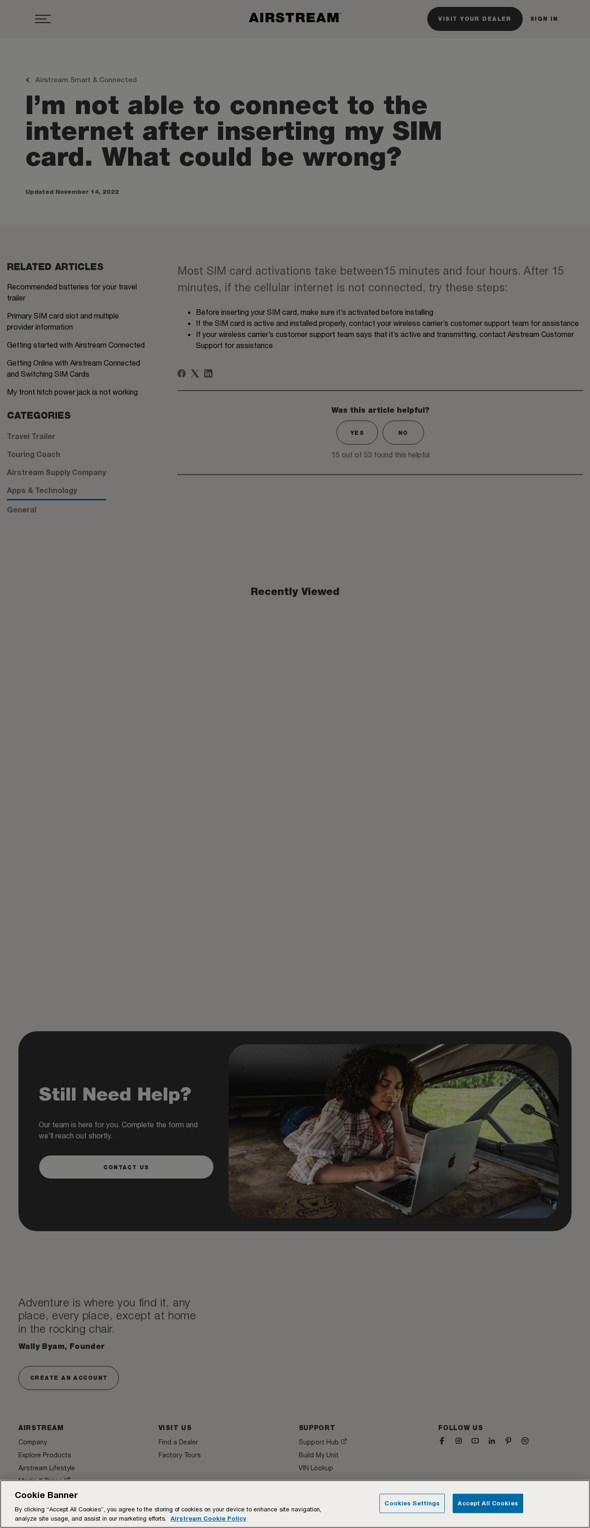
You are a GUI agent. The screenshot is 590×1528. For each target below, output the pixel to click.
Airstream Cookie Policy (208, 1518)
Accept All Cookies (488, 1503)
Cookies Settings (412, 1503)
